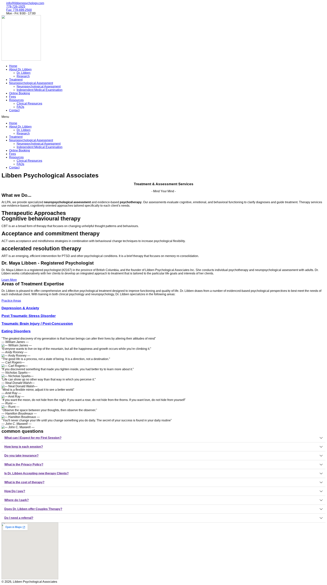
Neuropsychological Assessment (31, 83)
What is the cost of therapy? (24, 482)
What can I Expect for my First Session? (33, 437)
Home (13, 66)
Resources (16, 100)
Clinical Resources (29, 103)
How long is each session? (23, 446)
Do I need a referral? (18, 517)
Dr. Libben (23, 72)
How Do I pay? (14, 491)
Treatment (16, 79)
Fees (12, 96)
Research (23, 76)
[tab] (163, 437)
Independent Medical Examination (39, 89)
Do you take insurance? (21, 455)
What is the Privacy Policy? (23, 464)
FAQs (20, 107)
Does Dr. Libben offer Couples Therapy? (33, 509)
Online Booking (19, 93)
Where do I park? (16, 500)
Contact (14, 110)
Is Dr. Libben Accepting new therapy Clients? (36, 473)
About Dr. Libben (20, 69)
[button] (163, 117)
